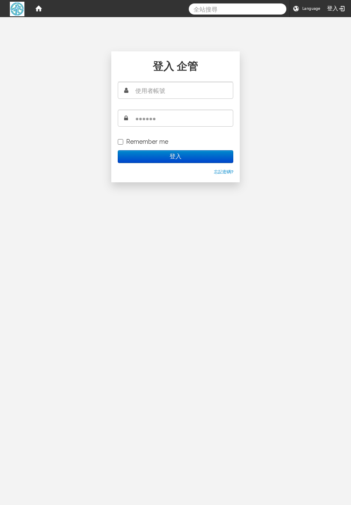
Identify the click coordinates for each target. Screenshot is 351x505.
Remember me (147, 141)
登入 (175, 156)
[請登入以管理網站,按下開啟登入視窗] (17, 8)
